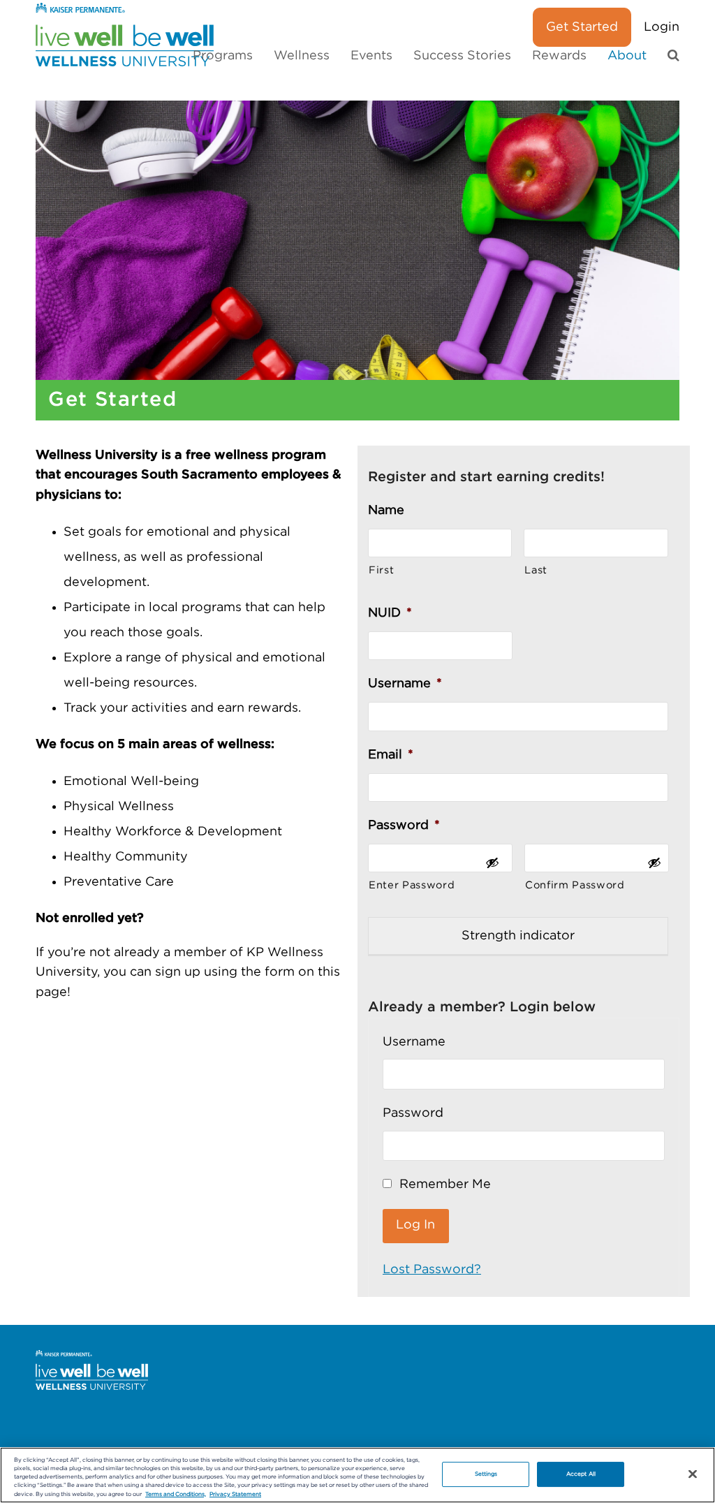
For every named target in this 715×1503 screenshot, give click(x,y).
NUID (390, 613)
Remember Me (443, 1184)
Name (386, 510)
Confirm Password (575, 885)
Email (390, 755)
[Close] (692, 1474)
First (381, 570)
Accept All (581, 1474)
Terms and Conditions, (175, 1494)
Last (535, 570)
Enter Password (412, 885)
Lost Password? (432, 1269)
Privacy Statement (235, 1494)
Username (405, 683)
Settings (486, 1474)
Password (404, 825)
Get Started (582, 27)
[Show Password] (492, 868)
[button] (673, 55)
